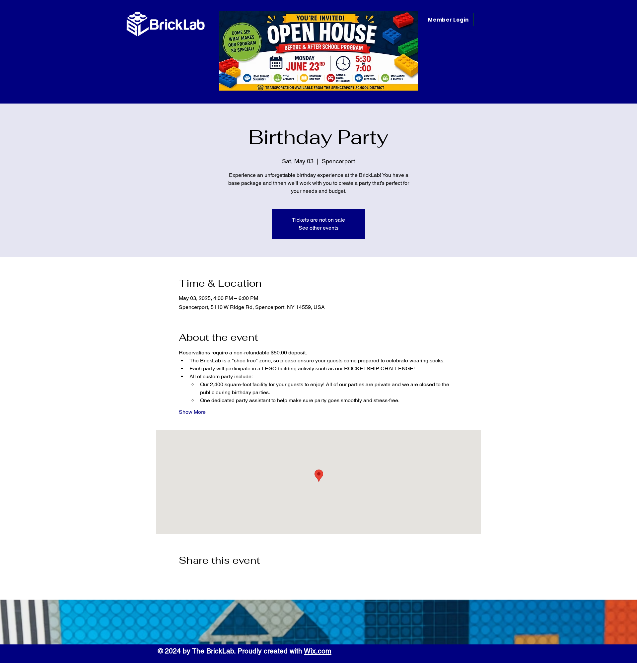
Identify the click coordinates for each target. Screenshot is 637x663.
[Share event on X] (198, 578)
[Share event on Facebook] (182, 578)
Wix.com (317, 651)
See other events (318, 228)
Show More (192, 412)
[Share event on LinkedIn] (214, 578)
